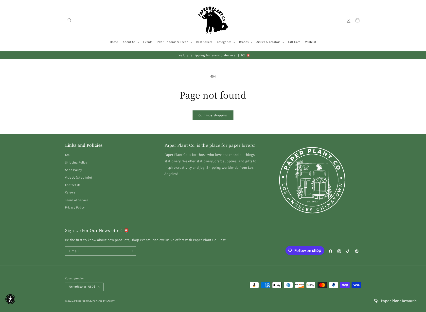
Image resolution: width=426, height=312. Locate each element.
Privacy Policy (75, 207)
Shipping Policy (76, 162)
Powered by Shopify (103, 300)
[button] (69, 20)
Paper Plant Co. (83, 300)
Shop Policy (73, 170)
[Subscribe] (131, 251)
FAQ (67, 155)
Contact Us (72, 185)
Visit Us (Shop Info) (78, 177)
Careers (70, 192)
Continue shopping (213, 115)
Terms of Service (76, 200)
